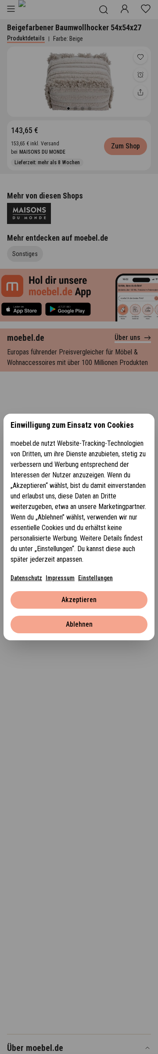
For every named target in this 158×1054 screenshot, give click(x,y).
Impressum (60, 577)
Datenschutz (26, 577)
